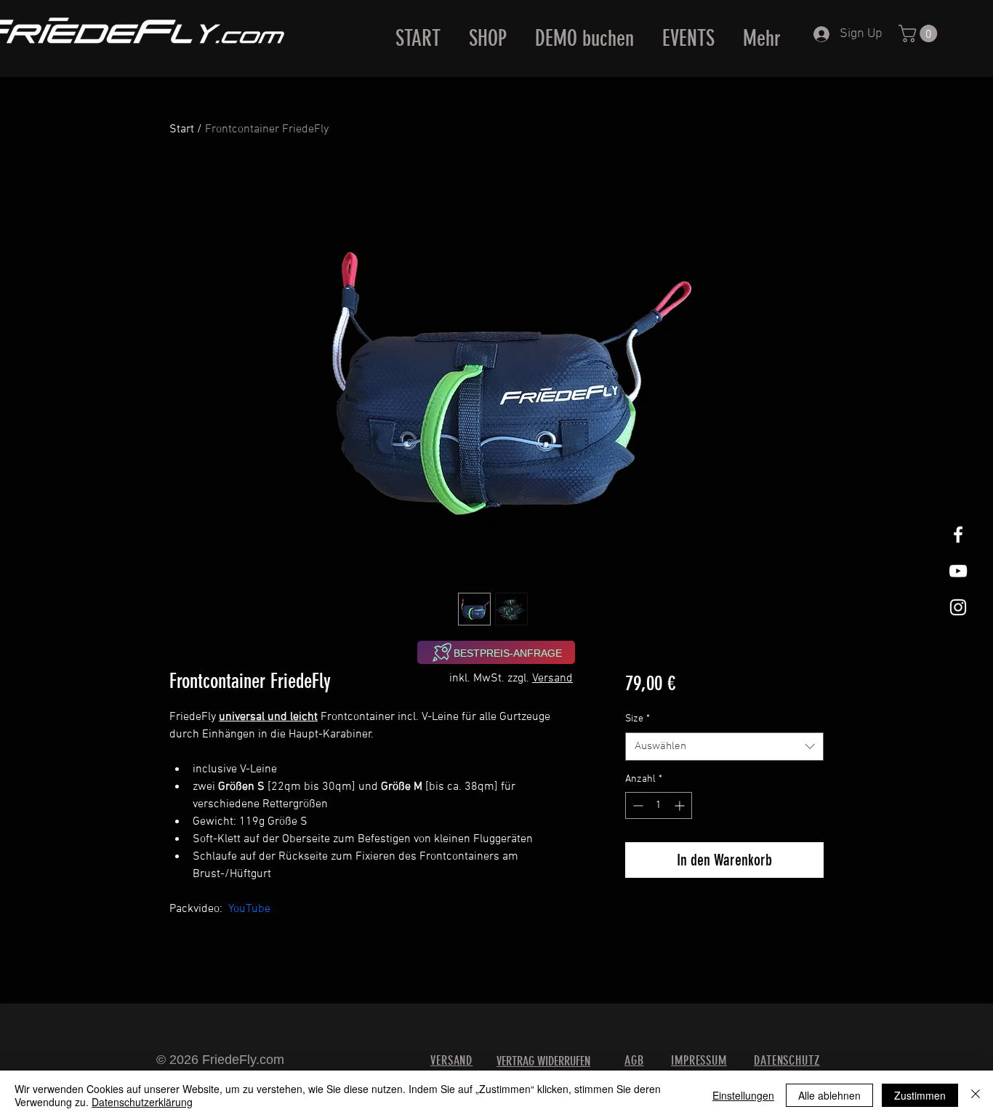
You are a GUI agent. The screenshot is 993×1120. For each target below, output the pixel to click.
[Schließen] (975, 1095)
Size (637, 719)
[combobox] (724, 746)
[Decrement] (636, 805)
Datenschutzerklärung (142, 1102)
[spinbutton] (659, 805)
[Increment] (681, 805)
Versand (552, 678)
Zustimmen (920, 1095)
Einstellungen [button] (743, 1095)
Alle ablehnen (829, 1095)
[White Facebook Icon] (958, 534)
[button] (919, 33)
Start (181, 129)
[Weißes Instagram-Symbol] (958, 607)
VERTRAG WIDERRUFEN (543, 1061)
